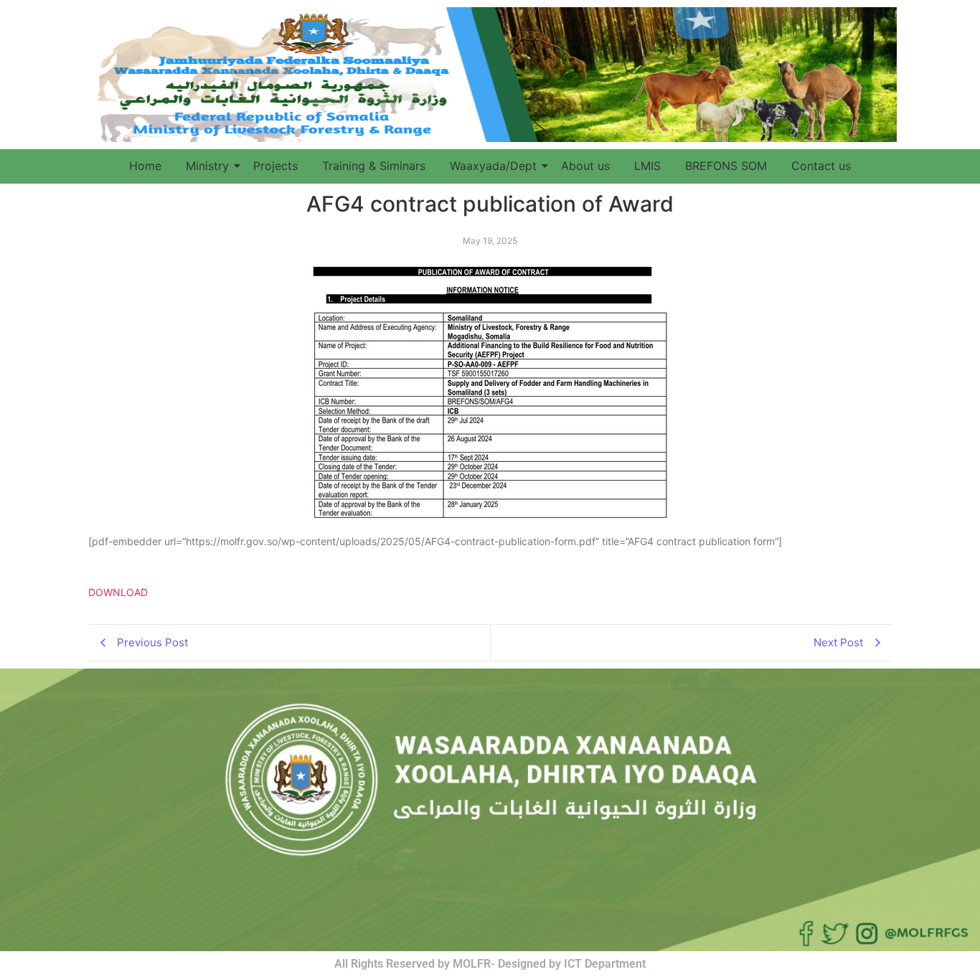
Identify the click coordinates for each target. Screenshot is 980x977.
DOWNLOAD (118, 592)
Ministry (207, 166)
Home (145, 166)
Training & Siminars (373, 166)
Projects (275, 166)
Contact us (821, 166)
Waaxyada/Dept (493, 166)
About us (585, 166)
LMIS (647, 166)
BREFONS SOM (726, 166)
